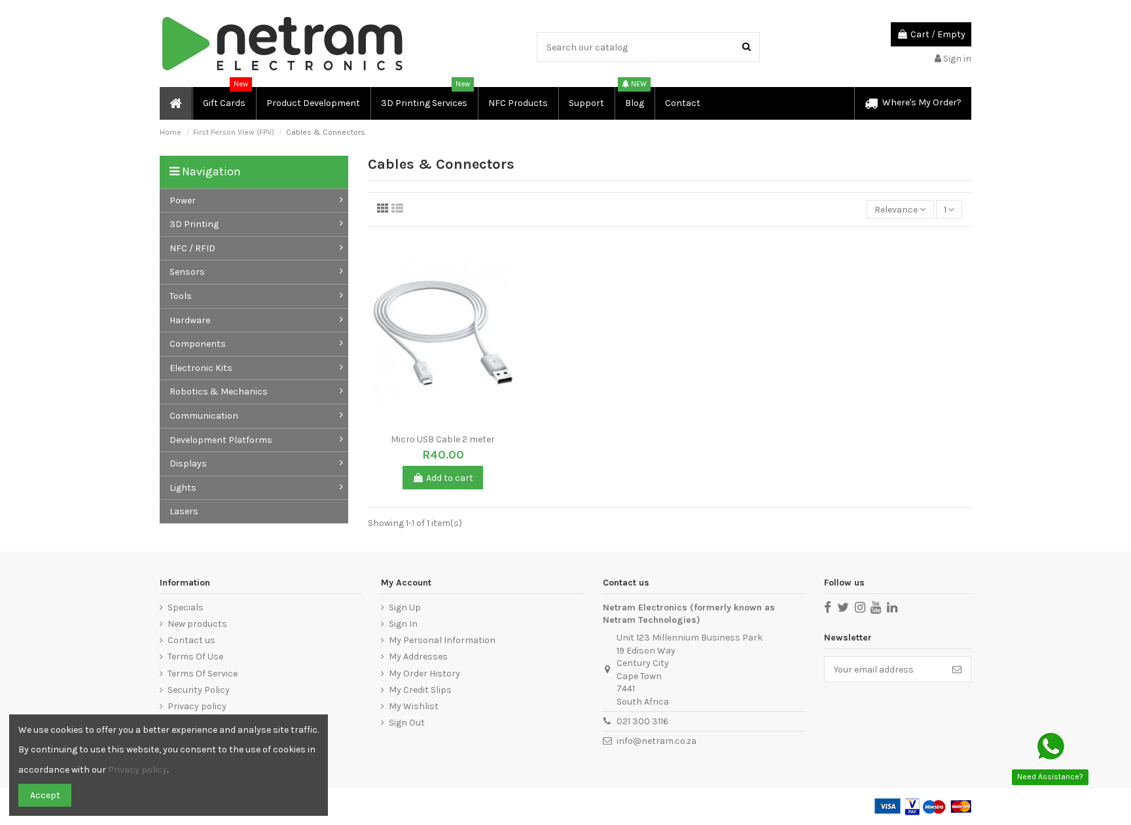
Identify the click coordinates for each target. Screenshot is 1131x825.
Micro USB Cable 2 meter (443, 439)
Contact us (191, 640)
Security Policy (199, 689)
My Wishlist (414, 706)
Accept (45, 795)
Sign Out (407, 722)
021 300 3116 (642, 721)
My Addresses (418, 656)
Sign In (403, 623)
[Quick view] (452, 423)
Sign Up (405, 607)
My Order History (424, 673)
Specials (186, 607)
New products (197, 623)
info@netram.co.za (656, 740)
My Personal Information (442, 640)
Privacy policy (197, 706)
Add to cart (449, 477)
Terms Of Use (195, 656)
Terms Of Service (203, 673)
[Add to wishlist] (434, 423)
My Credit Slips (420, 689)
